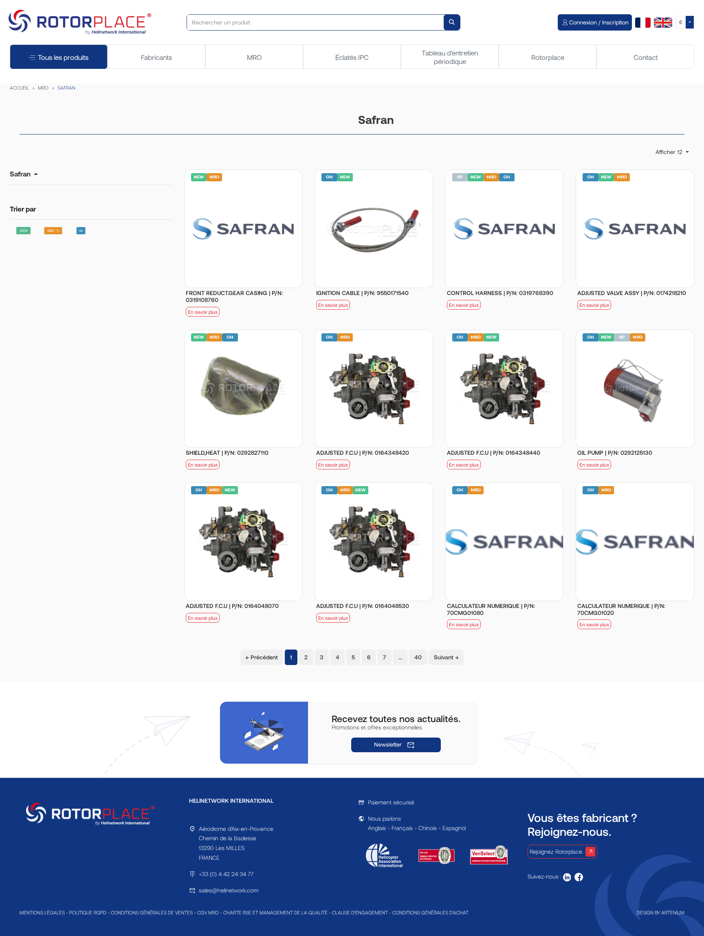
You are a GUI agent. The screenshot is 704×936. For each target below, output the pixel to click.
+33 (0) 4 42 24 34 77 (226, 873)
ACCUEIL (19, 87)
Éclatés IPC (352, 57)
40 (418, 657)
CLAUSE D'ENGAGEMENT (360, 912)
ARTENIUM (672, 912)
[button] (24, 174)
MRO (254, 57)
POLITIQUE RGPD (87, 912)
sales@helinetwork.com (228, 890)
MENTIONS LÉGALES (42, 912)
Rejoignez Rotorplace (556, 851)
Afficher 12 (670, 151)
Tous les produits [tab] (63, 57)
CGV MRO (208, 912)
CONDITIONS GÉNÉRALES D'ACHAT (430, 912)
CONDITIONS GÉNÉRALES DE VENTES (152, 912)
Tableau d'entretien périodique (450, 56)
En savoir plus (203, 312)
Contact (646, 57)
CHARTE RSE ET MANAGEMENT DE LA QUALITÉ (275, 912)
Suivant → (446, 657)
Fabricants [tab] (156, 57)
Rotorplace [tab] (547, 57)
